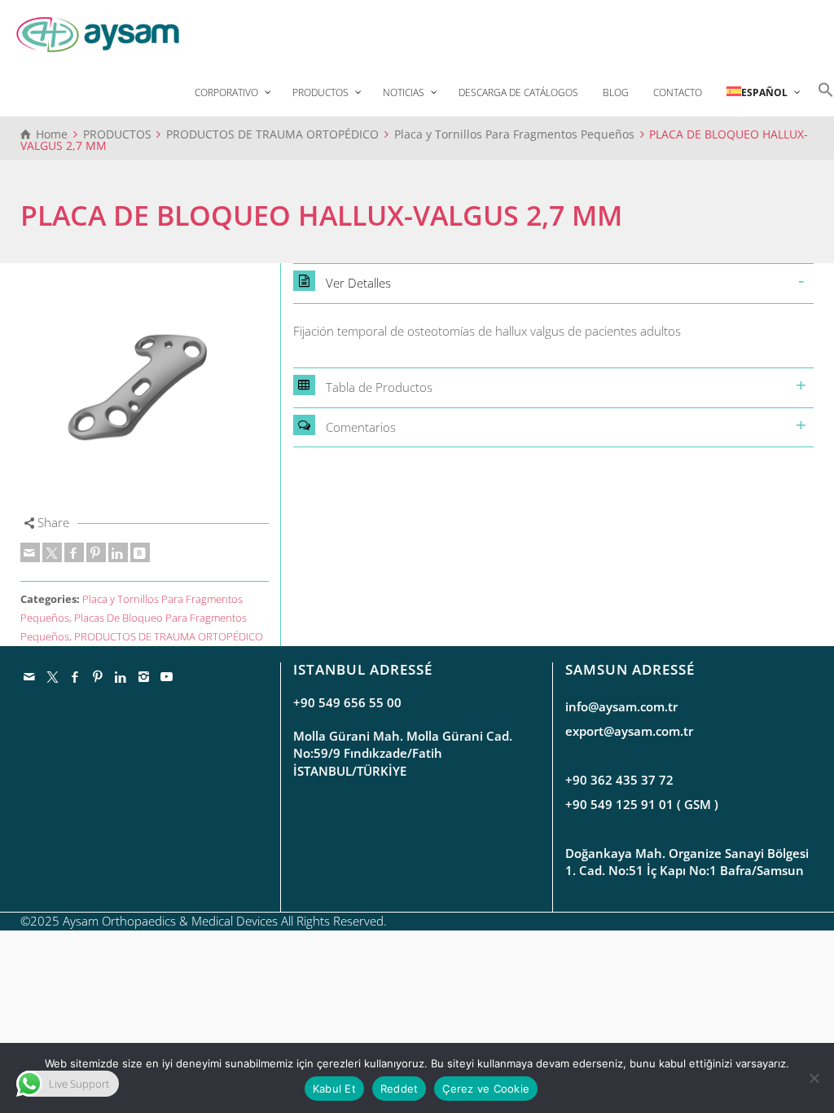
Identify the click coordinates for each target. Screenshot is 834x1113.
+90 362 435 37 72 (619, 780)
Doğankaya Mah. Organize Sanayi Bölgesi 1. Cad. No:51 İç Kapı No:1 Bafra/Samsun (687, 861)
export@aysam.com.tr (629, 731)
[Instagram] (144, 676)
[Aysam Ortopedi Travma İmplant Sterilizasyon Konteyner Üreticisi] (97, 33)
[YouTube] (167, 676)
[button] (822, 88)
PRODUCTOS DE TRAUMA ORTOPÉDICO (168, 637)
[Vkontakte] (140, 552)
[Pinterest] (96, 552)
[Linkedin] (118, 552)
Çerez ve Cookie (485, 1088)
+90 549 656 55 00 (347, 702)
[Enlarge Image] (144, 387)
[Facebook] (74, 552)
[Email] (30, 552)
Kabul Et (334, 1088)
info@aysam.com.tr (621, 706)
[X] (52, 552)
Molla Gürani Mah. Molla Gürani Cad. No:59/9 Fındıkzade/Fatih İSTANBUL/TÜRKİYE (402, 753)
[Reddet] (813, 1078)
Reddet (399, 1088)
